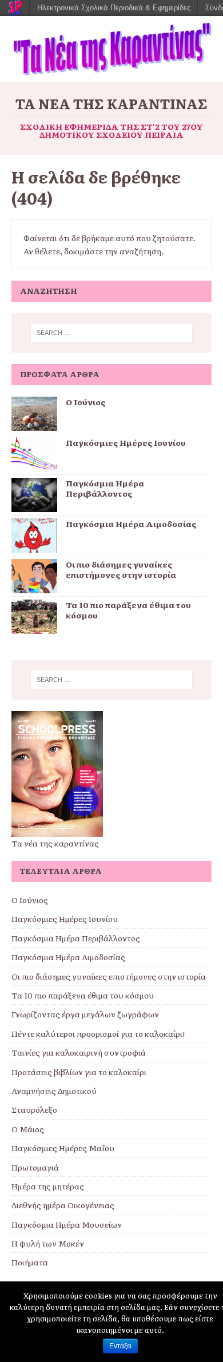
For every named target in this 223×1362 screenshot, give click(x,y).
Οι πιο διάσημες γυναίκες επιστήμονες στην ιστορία (121, 569)
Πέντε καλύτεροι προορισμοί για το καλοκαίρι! (98, 1033)
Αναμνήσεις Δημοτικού (54, 1090)
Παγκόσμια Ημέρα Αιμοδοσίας (131, 523)
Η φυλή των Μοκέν (47, 1243)
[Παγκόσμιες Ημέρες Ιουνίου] (34, 464)
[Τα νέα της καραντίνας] (111, 76)
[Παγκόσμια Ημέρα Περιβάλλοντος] (34, 505)
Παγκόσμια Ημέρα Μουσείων (66, 1224)
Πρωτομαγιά (35, 1167)
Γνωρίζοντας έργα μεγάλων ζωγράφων (85, 1014)
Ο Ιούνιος (85, 402)
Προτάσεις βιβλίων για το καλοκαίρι (78, 1071)
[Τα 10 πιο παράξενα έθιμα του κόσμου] (34, 627)
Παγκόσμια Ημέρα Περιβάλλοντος (105, 488)
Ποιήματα (29, 1262)
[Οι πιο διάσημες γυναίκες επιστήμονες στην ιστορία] (34, 586)
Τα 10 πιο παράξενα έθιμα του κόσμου (128, 610)
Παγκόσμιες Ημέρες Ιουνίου (126, 442)
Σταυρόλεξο (34, 1109)
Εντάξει (120, 1346)
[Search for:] (112, 332)
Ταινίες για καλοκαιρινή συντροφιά (78, 1052)
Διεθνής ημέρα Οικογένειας (62, 1205)
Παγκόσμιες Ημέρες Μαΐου (62, 1147)
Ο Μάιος (27, 1129)
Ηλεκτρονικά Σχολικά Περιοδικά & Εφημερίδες (113, 7)
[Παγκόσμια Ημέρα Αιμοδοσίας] (34, 546)
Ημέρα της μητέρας (47, 1186)
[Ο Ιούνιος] (34, 424)
